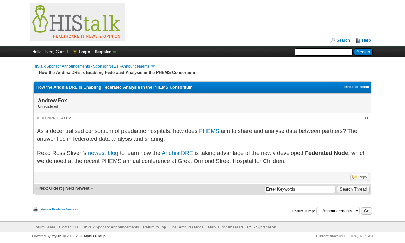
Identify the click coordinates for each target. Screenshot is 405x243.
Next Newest (77, 188)
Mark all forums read (225, 227)
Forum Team (44, 227)
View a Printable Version (59, 209)
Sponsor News (105, 66)
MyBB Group (95, 236)
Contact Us (68, 227)
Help (366, 40)
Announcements (135, 66)
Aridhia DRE (177, 153)
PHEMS (209, 131)
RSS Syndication (261, 227)
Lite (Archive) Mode (187, 227)
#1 (366, 118)
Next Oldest (50, 188)
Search (343, 40)
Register (103, 52)
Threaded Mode (356, 87)
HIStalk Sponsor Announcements (61, 66)
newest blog (103, 153)
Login (84, 52)
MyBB (56, 236)
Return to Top (154, 227)
